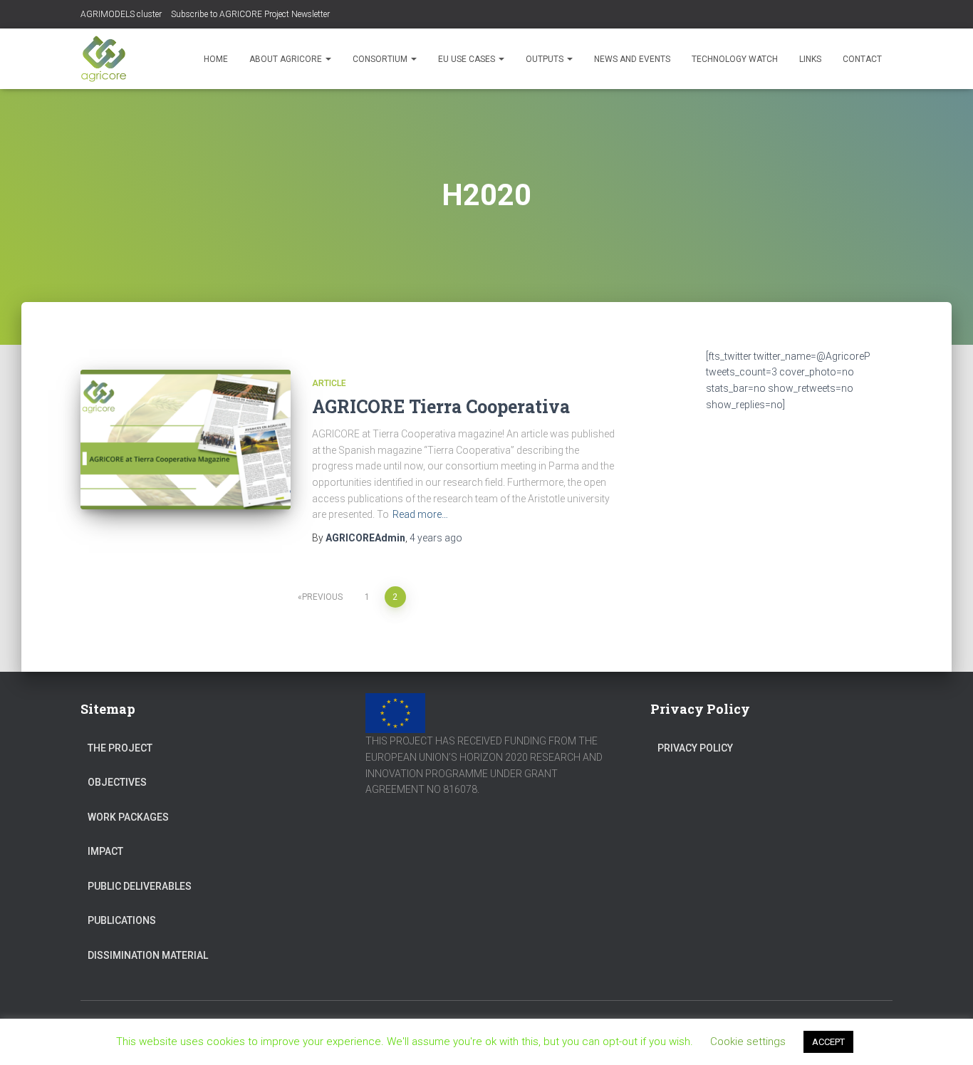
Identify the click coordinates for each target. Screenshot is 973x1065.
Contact (862, 59)
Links (810, 59)
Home (216, 59)
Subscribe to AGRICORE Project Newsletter (250, 14)
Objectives (117, 782)
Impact (105, 851)
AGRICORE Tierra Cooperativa (441, 406)
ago (436, 538)
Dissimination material (148, 955)
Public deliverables (140, 886)
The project (120, 748)
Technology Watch (735, 59)
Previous (322, 597)
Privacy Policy (695, 748)
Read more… (420, 514)
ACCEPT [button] (828, 1042)
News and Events (632, 59)
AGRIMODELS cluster (121, 14)
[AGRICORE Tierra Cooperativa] (185, 440)
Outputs (546, 59)
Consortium (381, 59)
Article (329, 383)
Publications (122, 920)
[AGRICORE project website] (103, 59)
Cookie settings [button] (748, 1041)
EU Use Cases (467, 59)
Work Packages (128, 817)
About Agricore (286, 59)
